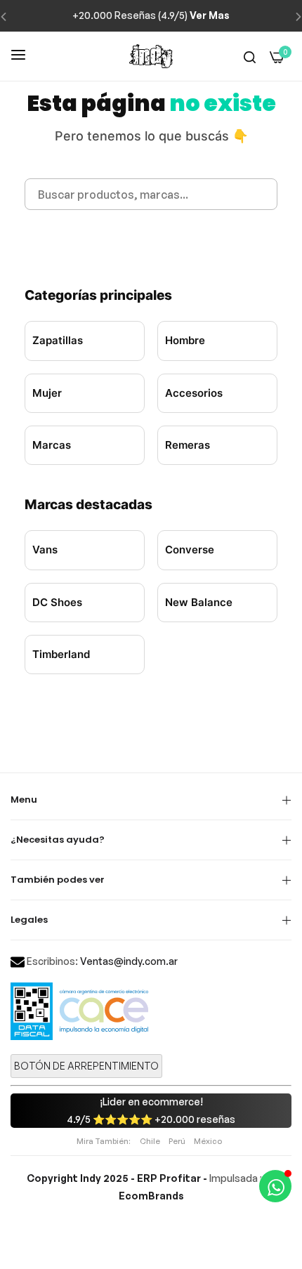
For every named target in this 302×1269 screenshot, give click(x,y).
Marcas (51, 445)
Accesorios (194, 393)
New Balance (198, 602)
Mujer (47, 393)
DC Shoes (57, 602)
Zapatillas (57, 340)
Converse (189, 549)
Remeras (187, 445)
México (208, 1141)
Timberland (61, 654)
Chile (150, 1141)
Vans (45, 549)
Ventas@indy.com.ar (129, 961)
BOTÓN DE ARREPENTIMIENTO (86, 1066)
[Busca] (250, 56)
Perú (177, 1141)
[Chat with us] (275, 1186)
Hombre (185, 340)
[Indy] (151, 56)
